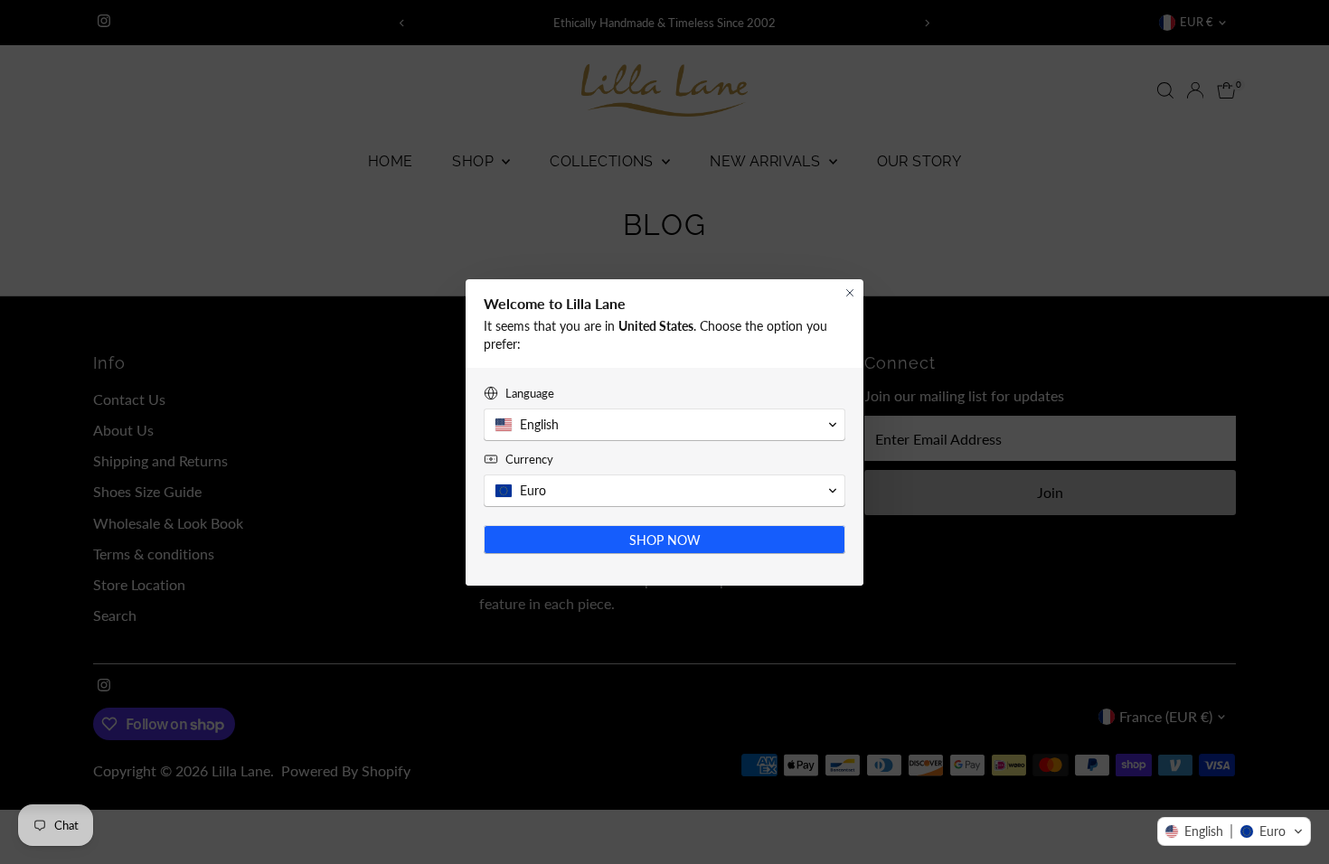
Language (529, 393)
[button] (1234, 831)
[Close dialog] (850, 293)
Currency (529, 459)
